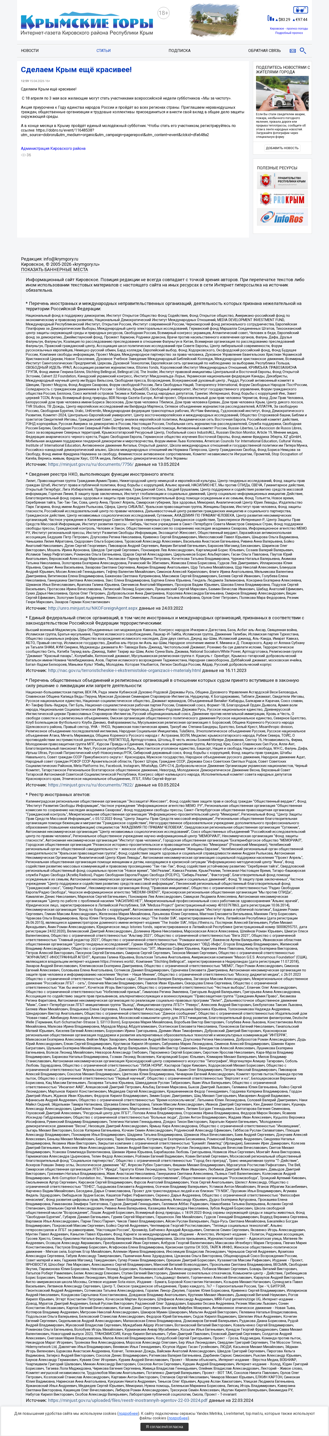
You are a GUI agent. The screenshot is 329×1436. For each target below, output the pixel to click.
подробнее (128, 1413)
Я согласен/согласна (164, 1427)
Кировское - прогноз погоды (289, 28)
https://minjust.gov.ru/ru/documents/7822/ (91, 785)
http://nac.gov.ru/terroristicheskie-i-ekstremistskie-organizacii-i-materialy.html (124, 670)
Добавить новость (282, 148)
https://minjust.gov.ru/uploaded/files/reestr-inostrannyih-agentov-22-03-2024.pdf (128, 1400)
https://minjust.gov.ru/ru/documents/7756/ (91, 464)
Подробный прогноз (289, 33)
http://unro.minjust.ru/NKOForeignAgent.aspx (93, 608)
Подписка (180, 50)
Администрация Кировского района (53, 148)
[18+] (87, 24)
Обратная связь (264, 50)
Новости (30, 50)
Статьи (104, 50)
